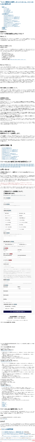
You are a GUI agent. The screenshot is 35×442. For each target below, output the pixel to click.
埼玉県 (27, 164)
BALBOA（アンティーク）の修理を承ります (11, 24)
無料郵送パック (4, 404)
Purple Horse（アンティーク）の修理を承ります (11, 18)
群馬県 (24, 164)
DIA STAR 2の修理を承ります (7, 148)
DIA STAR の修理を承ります (7, 147)
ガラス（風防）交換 (7, 10)
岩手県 (6, 164)
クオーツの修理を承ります (8, 22)
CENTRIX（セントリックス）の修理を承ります (12, 26)
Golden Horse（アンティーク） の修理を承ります (12, 16)
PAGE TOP (33, 428)
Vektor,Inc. (26, 439)
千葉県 (29, 164)
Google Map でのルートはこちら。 (6, 350)
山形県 (14, 164)
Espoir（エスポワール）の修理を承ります (11, 20)
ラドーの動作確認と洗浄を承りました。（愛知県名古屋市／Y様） (13, 431)
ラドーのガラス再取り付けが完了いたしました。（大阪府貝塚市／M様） (14, 433)
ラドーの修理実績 (7, 429)
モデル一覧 (4, 403)
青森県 (4, 164)
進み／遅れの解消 (7, 11)
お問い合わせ (4, 406)
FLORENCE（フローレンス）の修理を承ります (12, 21)
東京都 (32, 164)
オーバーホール (6, 8)
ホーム (3, 401)
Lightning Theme (11, 439)
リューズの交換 (6, 9)
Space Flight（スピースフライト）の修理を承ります (12, 23)
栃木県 (22, 164)
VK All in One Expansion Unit (19, 439)
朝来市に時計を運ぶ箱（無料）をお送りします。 (18, 59)
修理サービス (4, 402)
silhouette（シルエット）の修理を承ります (11, 25)
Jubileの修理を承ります (8, 19)
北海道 (1, 164)
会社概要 (3, 405)
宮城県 (9, 164)
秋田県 (12, 164)
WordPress (5, 439)
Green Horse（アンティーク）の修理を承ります (11, 17)
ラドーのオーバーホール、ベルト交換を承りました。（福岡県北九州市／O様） (15, 436)
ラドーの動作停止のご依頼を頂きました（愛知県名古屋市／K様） (13, 432)
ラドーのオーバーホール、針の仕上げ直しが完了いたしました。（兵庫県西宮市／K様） (16, 434)
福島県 (17, 164)
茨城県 (19, 164)
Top (1, 441)
